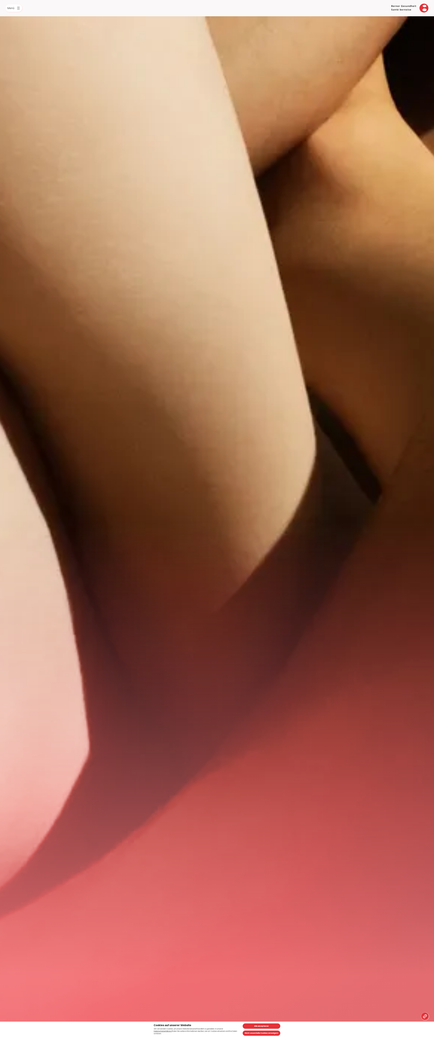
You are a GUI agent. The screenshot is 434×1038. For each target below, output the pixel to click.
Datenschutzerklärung (163, 1031)
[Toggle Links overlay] (425, 1016)
